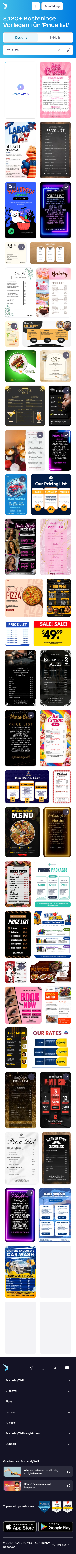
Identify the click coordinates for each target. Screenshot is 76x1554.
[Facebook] (31, 1368)
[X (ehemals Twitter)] (55, 1368)
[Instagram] (43, 1368)
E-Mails (55, 37)
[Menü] (70, 6)
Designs (21, 37)
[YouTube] (67, 1368)
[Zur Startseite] (4, 6)
